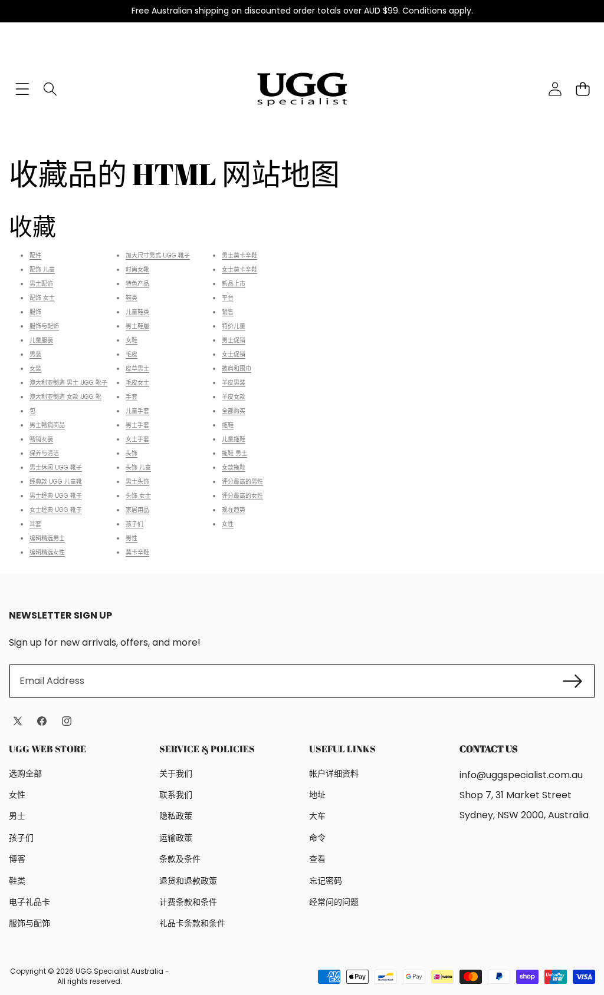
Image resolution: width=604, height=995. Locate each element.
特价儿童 (233, 326)
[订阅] (572, 681)
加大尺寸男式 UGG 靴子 (158, 255)
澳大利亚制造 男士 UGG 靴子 (68, 382)
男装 (35, 354)
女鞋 (131, 340)
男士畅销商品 (47, 425)
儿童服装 (41, 340)
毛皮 (131, 354)
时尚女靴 (137, 269)
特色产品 (137, 283)
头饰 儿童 (138, 467)
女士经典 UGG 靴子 (55, 509)
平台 (228, 297)
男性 (131, 538)
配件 (35, 255)
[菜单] (22, 89)
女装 (35, 368)
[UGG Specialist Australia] (302, 89)
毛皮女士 (137, 382)
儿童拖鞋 (233, 439)
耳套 (35, 524)
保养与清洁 (44, 453)
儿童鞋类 (137, 312)
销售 (228, 312)
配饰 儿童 (42, 269)
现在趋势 (233, 509)
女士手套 (137, 439)
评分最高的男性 (242, 481)
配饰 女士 (42, 297)
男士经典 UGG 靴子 (55, 495)
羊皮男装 (233, 382)
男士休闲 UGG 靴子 (55, 467)
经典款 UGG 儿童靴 (55, 481)
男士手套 (137, 425)
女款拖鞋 (233, 467)
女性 (228, 524)
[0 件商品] (582, 89)
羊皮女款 (233, 396)
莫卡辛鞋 (137, 552)
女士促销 (233, 354)
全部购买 (233, 410)
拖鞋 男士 (234, 453)
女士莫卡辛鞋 (239, 269)
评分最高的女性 (242, 495)
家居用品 (137, 509)
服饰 (35, 312)
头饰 (131, 453)
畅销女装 (41, 439)
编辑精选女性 (47, 552)
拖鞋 (228, 425)
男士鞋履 (137, 326)
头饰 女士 (138, 495)
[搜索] (50, 89)
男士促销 (233, 340)
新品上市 (233, 283)
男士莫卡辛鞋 (239, 255)
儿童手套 (137, 410)
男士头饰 (137, 481)
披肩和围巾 (236, 368)
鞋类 (131, 297)
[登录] (554, 89)
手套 (131, 396)
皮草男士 (137, 368)
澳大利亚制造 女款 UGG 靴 (65, 396)
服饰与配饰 (44, 326)
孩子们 (134, 524)
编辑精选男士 (47, 538)
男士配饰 (41, 283)
